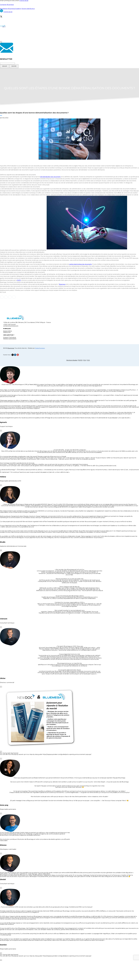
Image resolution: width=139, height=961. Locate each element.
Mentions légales (71, 360)
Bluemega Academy (14, 8)
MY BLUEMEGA (5, 37)
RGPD (80, 360)
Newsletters (4, 8)
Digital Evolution (40, 348)
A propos (3, 36)
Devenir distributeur (28, 8)
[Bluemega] (3, 27)
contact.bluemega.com (10, 326)
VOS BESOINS (4, 33)
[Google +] (10, 297)
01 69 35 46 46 (8, 12)
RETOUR (3, 292)
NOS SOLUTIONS (5, 35)
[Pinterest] (14, 297)
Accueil (3, 32)
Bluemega (11, 348)
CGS (88, 360)
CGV (84, 360)
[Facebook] (6, 297)
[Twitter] (2, 297)
